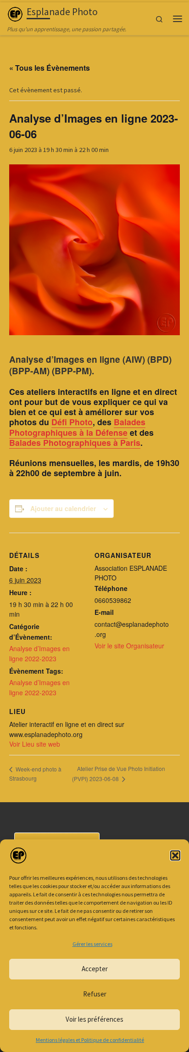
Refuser (94, 994)
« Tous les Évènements (49, 67)
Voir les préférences (94, 1019)
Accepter (95, 968)
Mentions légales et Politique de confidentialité (90, 1039)
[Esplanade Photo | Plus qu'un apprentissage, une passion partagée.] (15, 13)
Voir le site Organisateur (129, 645)
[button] (175, 855)
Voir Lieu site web (34, 743)
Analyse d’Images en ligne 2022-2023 (39, 653)
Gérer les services (92, 943)
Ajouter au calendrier (63, 508)
